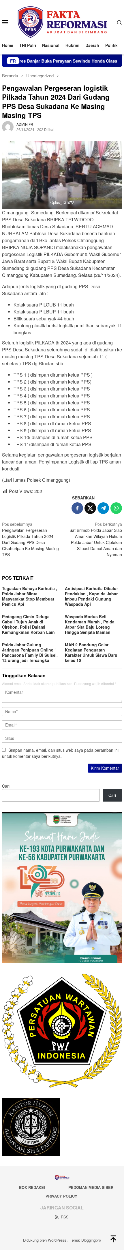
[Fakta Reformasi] (62, 21)
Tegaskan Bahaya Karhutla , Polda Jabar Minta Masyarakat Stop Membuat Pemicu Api (29, 596)
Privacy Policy (61, 1196)
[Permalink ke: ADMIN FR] (8, 126)
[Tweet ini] (90, 508)
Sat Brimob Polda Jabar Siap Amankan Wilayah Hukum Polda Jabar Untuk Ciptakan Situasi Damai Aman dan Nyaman (95, 539)
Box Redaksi (32, 1187)
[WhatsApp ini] (116, 508)
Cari (6, 786)
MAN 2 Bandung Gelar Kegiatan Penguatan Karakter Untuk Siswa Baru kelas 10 (91, 652)
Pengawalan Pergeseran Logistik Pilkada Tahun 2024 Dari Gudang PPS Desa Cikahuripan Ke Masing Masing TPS (30, 539)
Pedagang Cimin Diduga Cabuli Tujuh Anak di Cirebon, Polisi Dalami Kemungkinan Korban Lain (28, 624)
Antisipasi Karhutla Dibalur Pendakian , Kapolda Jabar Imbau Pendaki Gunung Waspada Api (91, 596)
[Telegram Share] (103, 508)
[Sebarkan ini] (77, 508)
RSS (65, 1217)
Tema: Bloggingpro (85, 1240)
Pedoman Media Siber (90, 1187)
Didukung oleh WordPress (44, 1240)
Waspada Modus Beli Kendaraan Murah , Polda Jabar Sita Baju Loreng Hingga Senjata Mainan (89, 624)
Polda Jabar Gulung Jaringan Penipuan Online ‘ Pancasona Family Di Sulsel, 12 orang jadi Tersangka (30, 652)
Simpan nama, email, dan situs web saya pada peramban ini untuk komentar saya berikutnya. (60, 753)
